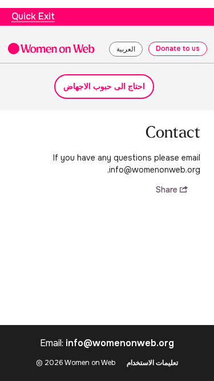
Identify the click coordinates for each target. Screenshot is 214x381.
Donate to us (178, 48)
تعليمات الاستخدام (152, 362)
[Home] (51, 48)
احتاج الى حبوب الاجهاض (104, 86)
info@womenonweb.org (120, 343)
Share (168, 190)
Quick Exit (33, 16)
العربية (125, 49)
